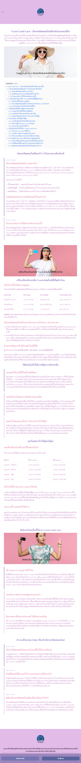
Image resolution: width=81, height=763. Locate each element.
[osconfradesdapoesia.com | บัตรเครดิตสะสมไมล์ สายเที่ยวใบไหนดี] (40, 12)
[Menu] (2, 12)
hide (15, 83)
